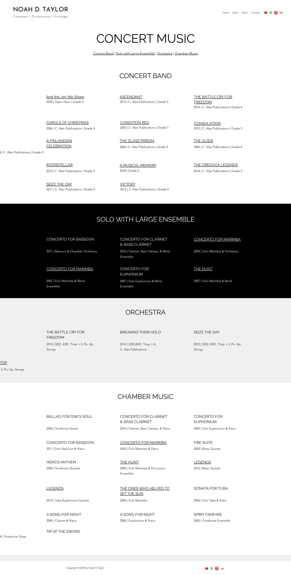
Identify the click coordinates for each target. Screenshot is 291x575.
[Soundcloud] (281, 12)
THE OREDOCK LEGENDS (216, 165)
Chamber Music (186, 53)
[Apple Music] (276, 12)
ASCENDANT (131, 97)
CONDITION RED (134, 122)
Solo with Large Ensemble (135, 53)
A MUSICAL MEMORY (138, 165)
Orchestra (164, 53)
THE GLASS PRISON (137, 141)
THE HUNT (203, 269)
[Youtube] (265, 12)
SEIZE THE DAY (59, 184)
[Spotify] (270, 12)
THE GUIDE (203, 141)
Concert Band (103, 53)
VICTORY (127, 184)
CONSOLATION (207, 123)
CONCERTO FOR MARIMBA (217, 239)
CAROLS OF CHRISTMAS (67, 122)
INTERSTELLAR (59, 165)
